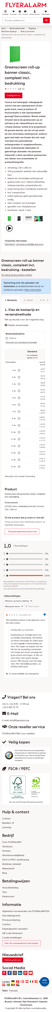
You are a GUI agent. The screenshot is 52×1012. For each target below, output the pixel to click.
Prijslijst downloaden (18, 325)
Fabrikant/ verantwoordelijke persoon (24, 244)
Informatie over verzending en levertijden (21, 342)
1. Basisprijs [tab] (11, 300)
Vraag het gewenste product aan (22, 531)
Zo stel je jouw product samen (16, 275)
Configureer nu (13, 95)
